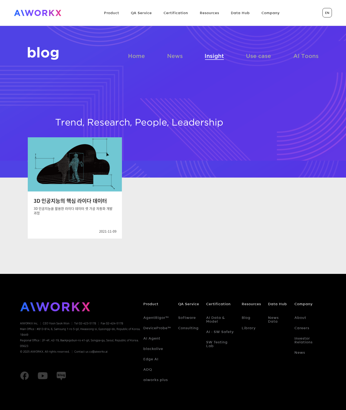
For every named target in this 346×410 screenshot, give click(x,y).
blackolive (153, 349)
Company (303, 304)
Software (187, 318)
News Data (273, 319)
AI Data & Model (215, 319)
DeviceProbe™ (157, 328)
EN (327, 13)
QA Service (188, 304)
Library (249, 328)
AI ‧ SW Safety (220, 332)
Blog (246, 318)
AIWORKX (37, 13)
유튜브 (42, 376)
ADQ (147, 369)
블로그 (43, 53)
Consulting (188, 328)
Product (150, 304)
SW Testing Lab (217, 344)
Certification (218, 304)
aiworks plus (155, 380)
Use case (258, 55)
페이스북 (24, 376)
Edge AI (150, 359)
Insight (214, 55)
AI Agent (151, 338)
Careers (301, 328)
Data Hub (277, 304)
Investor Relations (303, 340)
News (175, 55)
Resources (251, 304)
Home (136, 55)
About (300, 318)
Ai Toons (305, 55)
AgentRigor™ (156, 318)
